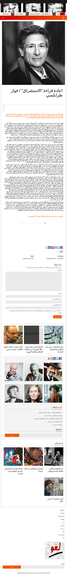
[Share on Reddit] (55, 247)
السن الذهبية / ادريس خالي (55, 421)
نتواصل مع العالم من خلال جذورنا (53, 415)
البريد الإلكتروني (57, 299)
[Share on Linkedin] (49, 247)
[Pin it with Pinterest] (52, 247)
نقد (63, 537)
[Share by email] (47, 247)
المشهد (62, 525)
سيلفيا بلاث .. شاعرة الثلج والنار (54, 257)
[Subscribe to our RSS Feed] (51, 358)
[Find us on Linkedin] (54, 358)
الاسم (60, 293)
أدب (63, 522)
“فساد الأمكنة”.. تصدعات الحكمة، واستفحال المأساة (54, 349)
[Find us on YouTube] (48, 358)
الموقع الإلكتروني (57, 305)
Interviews (61, 516)
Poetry (62, 519)
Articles (62, 510)
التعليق (59, 270)
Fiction (62, 513)
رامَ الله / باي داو (26, 14)
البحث (62, 564)
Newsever (39, 573)
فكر (63, 531)
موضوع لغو (61, 534)
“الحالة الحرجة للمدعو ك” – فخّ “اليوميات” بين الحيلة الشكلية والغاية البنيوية (34, 349)
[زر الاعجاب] (61, 251)
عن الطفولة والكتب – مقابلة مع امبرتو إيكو (47, 14)
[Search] (3, 17)
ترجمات (62, 528)
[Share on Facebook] (61, 247)
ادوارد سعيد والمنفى (28, 257)
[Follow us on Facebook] (60, 358)
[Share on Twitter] (58, 247)
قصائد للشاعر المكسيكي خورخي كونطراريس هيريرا (48, 418)
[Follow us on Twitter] (57, 358)
